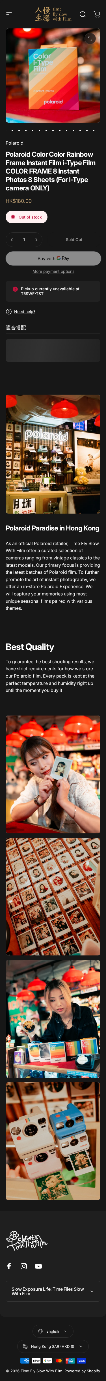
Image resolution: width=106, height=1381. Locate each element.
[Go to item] (5, 130)
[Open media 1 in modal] (90, 38)
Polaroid (14, 143)
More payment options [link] (53, 271)
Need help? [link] (24, 311)
